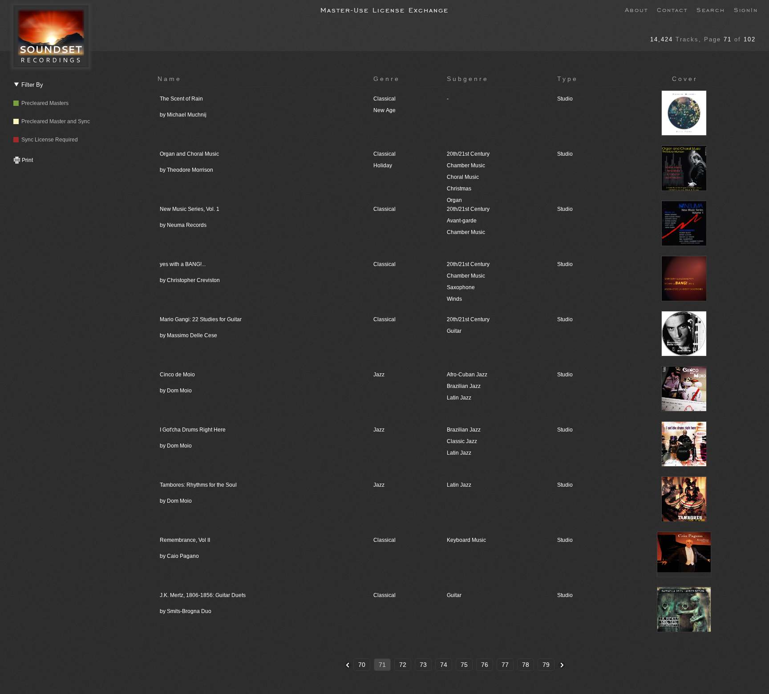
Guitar (454, 595)
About (636, 9)
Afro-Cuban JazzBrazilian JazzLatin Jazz (467, 386)
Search (710, 9)
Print (26, 160)
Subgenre (468, 78)
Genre (386, 78)
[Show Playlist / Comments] (684, 134)
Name (170, 78)
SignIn (746, 9)
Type (567, 78)
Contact (672, 9)
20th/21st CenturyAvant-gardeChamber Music (468, 220)
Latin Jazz (459, 485)
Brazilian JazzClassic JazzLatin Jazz (464, 441)
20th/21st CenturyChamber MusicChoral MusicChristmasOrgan (468, 177)
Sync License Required (48, 140)
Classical (384, 209)
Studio (565, 99)
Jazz (378, 374)
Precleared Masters (44, 103)
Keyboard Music (466, 540)
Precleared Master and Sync (54, 121)
